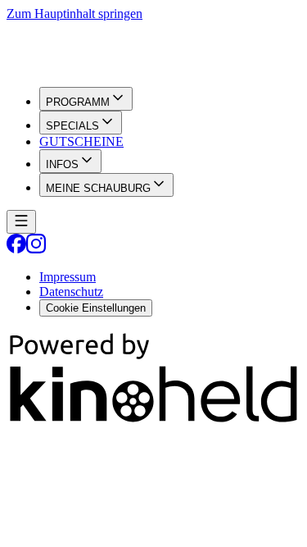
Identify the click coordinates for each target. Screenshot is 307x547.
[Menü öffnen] (21, 222)
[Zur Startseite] (153, 47)
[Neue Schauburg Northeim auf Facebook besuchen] (16, 249)
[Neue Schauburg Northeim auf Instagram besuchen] (36, 249)
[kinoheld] (153, 421)
